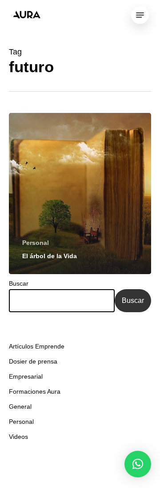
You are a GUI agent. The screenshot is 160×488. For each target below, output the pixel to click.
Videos (18, 436)
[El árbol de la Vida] (80, 193)
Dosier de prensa (33, 361)
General (20, 406)
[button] (137, 464)
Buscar (18, 283)
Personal (35, 242)
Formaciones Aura (34, 391)
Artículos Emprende (36, 346)
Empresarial (26, 376)
